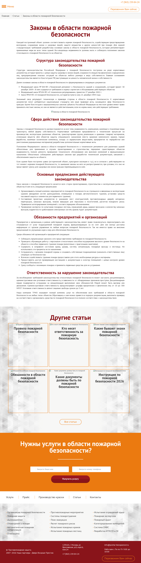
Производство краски (51, 497)
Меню (10, 6)
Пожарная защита (16, 516)
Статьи (16, 15)
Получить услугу (70, 478)
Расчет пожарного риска (63, 523)
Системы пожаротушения (63, 516)
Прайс (26, 497)
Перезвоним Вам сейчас (123, 9)
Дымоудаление (15, 519)
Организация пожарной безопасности (26, 512)
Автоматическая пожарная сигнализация (20, 528)
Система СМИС (101, 527)
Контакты (95, 497)
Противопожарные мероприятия (67, 512)
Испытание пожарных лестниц (66, 531)
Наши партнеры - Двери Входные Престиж (35, 553)
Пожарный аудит (102, 519)
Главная (5, 15)
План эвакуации (59, 519)
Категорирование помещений (109, 523)
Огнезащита (13, 533)
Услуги (9, 497)
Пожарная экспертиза (105, 516)
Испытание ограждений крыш (109, 512)
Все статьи (70, 421)
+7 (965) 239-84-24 (130, 2)
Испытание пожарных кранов (65, 527)
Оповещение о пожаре (18, 523)
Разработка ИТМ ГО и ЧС (106, 531)
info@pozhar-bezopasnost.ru (116, 545)
